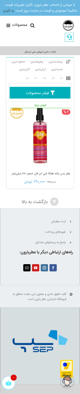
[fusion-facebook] (53, 267)
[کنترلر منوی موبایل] (16, 25)
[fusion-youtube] (35, 267)
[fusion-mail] (27, 267)
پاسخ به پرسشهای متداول (50, 242)
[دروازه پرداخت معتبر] (66, 362)
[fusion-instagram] (44, 267)
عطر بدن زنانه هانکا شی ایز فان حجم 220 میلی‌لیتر (41, 173)
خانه (53, 52)
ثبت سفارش (58, 221)
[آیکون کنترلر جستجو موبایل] (32, 25)
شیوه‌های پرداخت (55, 232)
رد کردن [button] (8, 11)
